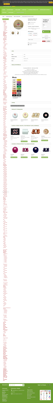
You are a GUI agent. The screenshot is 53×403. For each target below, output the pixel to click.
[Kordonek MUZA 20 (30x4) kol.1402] (15, 149)
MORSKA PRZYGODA (5, 357)
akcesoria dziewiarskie (5, 56)
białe (4, 25)
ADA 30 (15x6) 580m (5, 173)
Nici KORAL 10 (4, 201)
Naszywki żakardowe (5, 251)
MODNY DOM (5, 358)
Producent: (29, 26)
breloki (5, 104)
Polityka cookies (4, 397)
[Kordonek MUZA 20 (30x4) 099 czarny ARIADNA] (46, 115)
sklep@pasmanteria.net (18, 393)
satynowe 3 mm (5, 267)
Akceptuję (50, 2)
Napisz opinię (31, 39)
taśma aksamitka (4, 299)
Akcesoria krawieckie (5, 39)
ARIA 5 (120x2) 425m (5, 188)
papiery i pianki (5, 69)
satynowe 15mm (5, 271)
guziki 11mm (4, 120)
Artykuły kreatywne (4, 58)
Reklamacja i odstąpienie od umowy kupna (4, 400)
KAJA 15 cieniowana (5, 181)
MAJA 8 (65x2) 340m (5, 186)
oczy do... (12, 136)
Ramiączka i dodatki (5, 352)
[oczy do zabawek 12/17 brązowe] (15, 131)
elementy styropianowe (5, 87)
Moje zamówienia (30, 391)
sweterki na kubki (5, 367)
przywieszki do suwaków (5, 107)
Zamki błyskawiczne (5, 329)
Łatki (4, 334)
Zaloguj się (10, 12)
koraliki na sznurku (5, 151)
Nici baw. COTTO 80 (5, 215)
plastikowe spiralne (5, 331)
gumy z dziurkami (4, 245)
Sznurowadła (5, 355)
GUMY (4, 237)
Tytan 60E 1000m (5, 223)
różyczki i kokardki (5, 344)
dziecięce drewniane (5, 114)
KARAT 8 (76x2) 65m (5, 175)
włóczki (5, 210)
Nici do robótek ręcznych (4, 198)
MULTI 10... (33, 136)
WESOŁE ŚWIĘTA (4, 21)
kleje (4, 63)
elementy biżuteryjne (5, 85)
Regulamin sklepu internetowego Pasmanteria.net (5, 395)
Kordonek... (43, 136)
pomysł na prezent (5, 31)
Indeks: (29, 22)
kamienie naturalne (5, 145)
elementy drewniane (5, 89)
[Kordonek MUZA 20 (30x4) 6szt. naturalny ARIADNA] (35, 115)
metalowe (5, 96)
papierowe (5, 280)
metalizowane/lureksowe (6, 307)
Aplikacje (4, 335)
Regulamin (17, 9)
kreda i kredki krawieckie (4, 47)
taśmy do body (5, 301)
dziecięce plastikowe (5, 112)
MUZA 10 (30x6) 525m (5, 190)
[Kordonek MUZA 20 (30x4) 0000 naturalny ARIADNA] (25, 115)
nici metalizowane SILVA (5, 233)
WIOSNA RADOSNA (4, 375)
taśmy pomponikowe (5, 293)
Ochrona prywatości (33, 9)
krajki (5, 274)
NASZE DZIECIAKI (5, 35)
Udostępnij (35, 33)
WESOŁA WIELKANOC (5, 373)
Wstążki (4, 252)
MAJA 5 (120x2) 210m (5, 184)
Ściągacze (4, 347)
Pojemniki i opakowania (5, 135)
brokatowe (5, 27)
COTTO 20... (23, 136)
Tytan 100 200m (5, 229)
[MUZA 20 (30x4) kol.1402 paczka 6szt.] (25, 149)
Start (3, 9)
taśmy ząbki (4, 305)
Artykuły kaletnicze (4, 350)
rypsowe (5, 256)
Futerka (4, 354)
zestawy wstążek (5, 62)
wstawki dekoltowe (4, 346)
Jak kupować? (10, 9)
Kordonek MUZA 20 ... (14, 119)
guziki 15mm (4, 122)
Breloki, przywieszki (5, 99)
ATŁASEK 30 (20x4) (5, 177)
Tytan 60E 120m (5, 225)
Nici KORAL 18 (4, 203)
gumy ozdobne (4, 239)
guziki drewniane (4, 116)
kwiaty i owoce (4, 83)
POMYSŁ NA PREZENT (5, 33)
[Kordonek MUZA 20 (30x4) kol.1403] (35, 149)
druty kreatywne (4, 73)
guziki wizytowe (4, 128)
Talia (4, 213)
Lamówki (4, 324)
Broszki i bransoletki (5, 109)
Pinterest (35, 35)
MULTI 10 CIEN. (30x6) (5, 196)
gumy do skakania (5, 247)
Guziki (4, 110)
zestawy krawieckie (5, 54)
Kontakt (24, 9)
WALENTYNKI (5, 371)
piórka (5, 77)
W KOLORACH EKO (5, 379)
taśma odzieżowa (4, 297)
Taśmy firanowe (4, 326)
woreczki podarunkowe (5, 137)
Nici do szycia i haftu (5, 212)
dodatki (5, 29)
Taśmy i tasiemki (4, 286)
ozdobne (5, 275)
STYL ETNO (5, 377)
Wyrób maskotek (4, 93)
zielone (5, 24)
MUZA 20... (23, 154)
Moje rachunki (29, 394)
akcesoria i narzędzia (5, 67)
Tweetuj (30, 33)
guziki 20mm (4, 124)
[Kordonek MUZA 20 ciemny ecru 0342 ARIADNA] (13, 33)
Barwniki (4, 353)
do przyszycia (4, 339)
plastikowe (5, 95)
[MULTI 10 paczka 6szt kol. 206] (35, 131)
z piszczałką (4, 341)
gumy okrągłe (4, 243)
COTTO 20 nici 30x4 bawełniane (5, 208)
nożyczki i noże (5, 49)
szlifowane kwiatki (5, 147)
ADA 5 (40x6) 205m (5, 167)
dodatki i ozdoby (5, 65)
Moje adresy (29, 395)
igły (4, 40)
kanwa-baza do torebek (4, 162)
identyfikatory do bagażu (5, 102)
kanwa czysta (4, 160)
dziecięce (5, 255)
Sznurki (4, 308)
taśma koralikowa (4, 303)
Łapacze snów (4, 91)
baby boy (5, 37)
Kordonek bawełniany (5, 165)
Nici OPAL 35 (5, 205)
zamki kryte (4, 333)
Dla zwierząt (5, 348)
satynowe (5, 309)
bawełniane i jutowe (5, 254)
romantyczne (5, 264)
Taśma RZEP (5, 327)
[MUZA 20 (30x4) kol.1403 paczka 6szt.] (46, 149)
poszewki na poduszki (5, 360)
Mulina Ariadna (4, 155)
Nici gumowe (4, 221)
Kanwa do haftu (4, 158)
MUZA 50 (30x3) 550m (5, 194)
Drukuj (31, 44)
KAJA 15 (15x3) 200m (5, 179)
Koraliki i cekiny (4, 139)
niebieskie (5, 26)
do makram (5, 320)
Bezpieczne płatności (45, 9)
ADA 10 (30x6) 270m (5, 169)
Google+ (30, 35)
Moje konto (30, 390)
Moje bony (29, 398)
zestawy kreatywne (5, 60)
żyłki (4, 321)
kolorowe (5, 28)
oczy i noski (4, 79)
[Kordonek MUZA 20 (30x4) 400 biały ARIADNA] (15, 115)
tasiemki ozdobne (5, 288)
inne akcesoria (4, 52)
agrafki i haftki (4, 42)
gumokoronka (5, 249)
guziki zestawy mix (5, 126)
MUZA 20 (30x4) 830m (5, 192)
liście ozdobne (4, 81)
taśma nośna (4, 295)
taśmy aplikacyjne (5, 291)
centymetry (5, 43)
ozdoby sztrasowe (4, 153)
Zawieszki (4, 94)
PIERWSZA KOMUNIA (5, 370)
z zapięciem (4, 319)
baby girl (5, 36)
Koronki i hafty (4, 323)
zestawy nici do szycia (5, 235)
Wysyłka (4, 12)
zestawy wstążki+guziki (5, 284)
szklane (5, 142)
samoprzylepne (5, 282)
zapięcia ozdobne (5, 133)
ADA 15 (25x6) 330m (5, 171)
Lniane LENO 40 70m (5, 217)
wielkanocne (5, 279)
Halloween (5, 276)
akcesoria (5, 149)
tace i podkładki (4, 362)
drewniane (5, 140)
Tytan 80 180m (5, 227)
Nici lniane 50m (5, 219)
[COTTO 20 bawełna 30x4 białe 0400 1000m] (25, 131)
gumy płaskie (4, 241)
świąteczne (5, 277)
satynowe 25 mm (5, 273)
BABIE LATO (5, 376)
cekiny (5, 148)
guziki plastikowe (4, 118)
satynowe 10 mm (5, 269)
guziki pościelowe (4, 131)
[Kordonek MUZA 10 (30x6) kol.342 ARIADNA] (46, 131)
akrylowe (5, 143)
